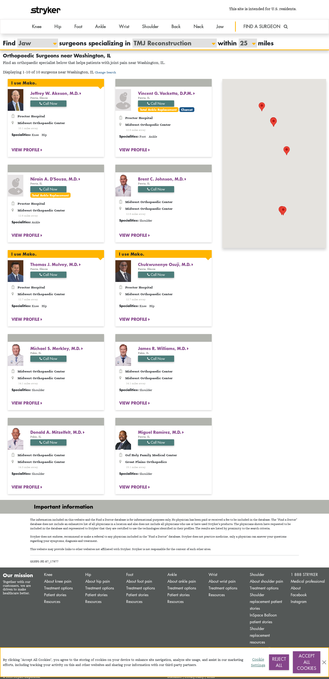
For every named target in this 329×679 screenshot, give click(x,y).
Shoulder (257, 574)
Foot (129, 574)
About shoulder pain (266, 581)
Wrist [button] (124, 26)
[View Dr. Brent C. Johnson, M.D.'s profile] (123, 185)
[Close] (324, 662)
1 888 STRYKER (304, 574)
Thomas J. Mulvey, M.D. (54, 264)
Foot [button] (78, 26)
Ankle (172, 574)
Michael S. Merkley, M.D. (55, 348)
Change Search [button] (105, 72)
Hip (88, 574)
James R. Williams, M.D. (162, 348)
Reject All (279, 662)
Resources (52, 601)
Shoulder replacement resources (260, 635)
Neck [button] (199, 26)
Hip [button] (57, 26)
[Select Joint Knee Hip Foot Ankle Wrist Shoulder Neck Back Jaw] (35, 43)
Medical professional (308, 581)
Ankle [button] (100, 26)
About (296, 588)
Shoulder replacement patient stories (266, 601)
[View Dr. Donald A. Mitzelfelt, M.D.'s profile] (15, 438)
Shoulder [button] (150, 26)
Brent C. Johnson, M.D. (161, 179)
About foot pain (139, 581)
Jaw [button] (220, 26)
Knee (48, 574)
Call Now (49, 103)
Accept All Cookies (306, 662)
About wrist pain (222, 581)
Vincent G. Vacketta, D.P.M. (165, 93)
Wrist (213, 574)
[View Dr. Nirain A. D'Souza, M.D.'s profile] (15, 185)
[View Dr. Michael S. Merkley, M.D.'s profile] (15, 354)
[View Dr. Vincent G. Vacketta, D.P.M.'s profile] (123, 99)
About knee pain (57, 581)
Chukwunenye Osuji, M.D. (165, 264)
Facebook (299, 594)
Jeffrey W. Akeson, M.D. (55, 93)
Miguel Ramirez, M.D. (160, 432)
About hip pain (97, 581)
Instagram (299, 601)
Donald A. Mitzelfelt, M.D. (56, 432)
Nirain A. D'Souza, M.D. (54, 179)
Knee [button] (36, 26)
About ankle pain (181, 581)
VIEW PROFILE (26, 149)
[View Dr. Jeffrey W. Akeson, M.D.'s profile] (15, 99)
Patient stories (55, 594)
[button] (286, 150)
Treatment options (58, 588)
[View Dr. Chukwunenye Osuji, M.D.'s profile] (123, 270)
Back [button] (175, 26)
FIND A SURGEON (262, 26)
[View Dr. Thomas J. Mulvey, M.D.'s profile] (15, 270)
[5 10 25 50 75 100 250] (245, 43)
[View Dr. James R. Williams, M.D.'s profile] (123, 354)
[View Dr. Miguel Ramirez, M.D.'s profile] (123, 438)
